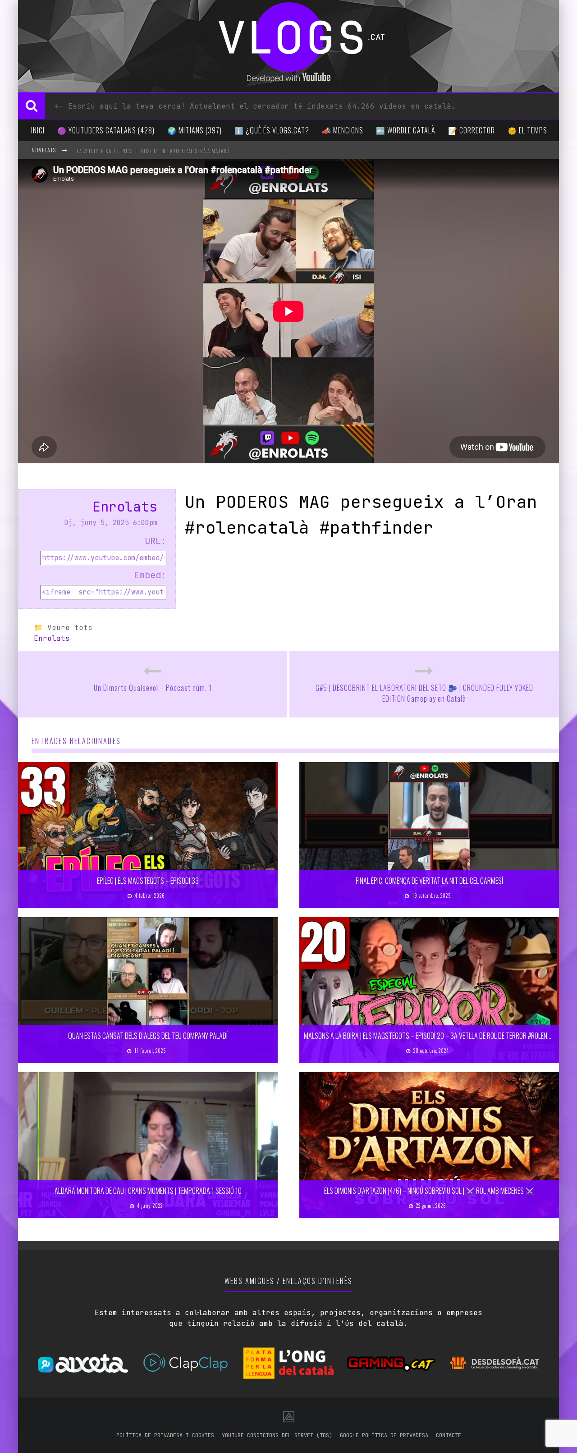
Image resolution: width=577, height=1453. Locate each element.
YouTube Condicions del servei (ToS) (277, 1435)
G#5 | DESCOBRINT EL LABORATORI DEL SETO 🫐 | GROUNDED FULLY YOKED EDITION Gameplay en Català (424, 693)
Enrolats (124, 506)
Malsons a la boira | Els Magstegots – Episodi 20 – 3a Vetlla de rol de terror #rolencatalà (435, 1035)
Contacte (448, 1435)
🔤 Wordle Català (405, 130)
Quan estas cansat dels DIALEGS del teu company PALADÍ (148, 1035)
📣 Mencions (342, 130)
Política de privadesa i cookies (165, 1435)
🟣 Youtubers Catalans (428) (106, 130)
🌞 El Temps (527, 130)
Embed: (150, 575)
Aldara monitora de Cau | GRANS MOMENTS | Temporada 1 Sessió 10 (148, 1190)
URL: (155, 540)
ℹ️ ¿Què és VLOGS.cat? (271, 130)
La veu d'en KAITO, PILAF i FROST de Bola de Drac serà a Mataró (153, 151)
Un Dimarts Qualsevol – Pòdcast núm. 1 (153, 687)
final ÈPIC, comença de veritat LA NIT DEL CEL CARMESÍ (429, 880)
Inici (38, 130)
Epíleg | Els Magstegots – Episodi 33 (148, 880)
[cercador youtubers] (31, 105)
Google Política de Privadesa (384, 1435)
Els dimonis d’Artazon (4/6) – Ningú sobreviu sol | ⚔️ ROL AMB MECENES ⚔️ (429, 1190)
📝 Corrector (471, 130)
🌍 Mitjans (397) (194, 130)
